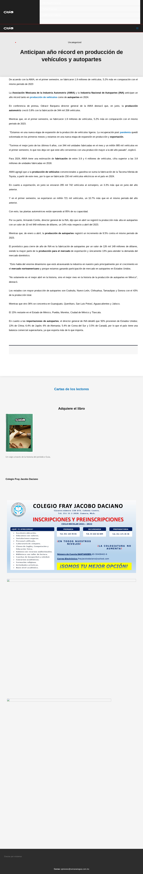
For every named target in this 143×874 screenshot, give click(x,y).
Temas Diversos (49, 9)
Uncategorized (74, 42)
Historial (46, 21)
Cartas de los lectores (71, 389)
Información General (51, 3)
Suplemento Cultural (51, 15)
